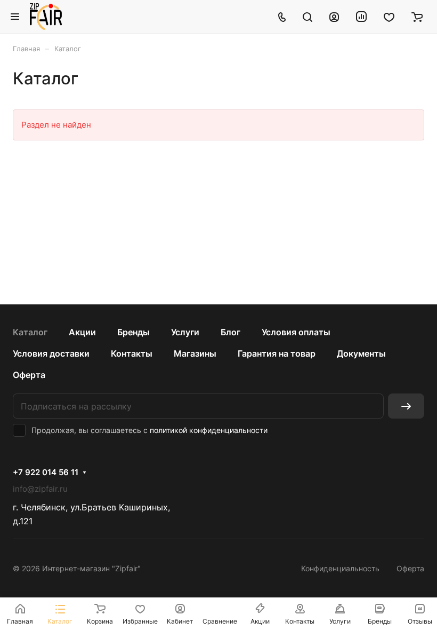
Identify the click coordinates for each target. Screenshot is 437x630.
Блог (230, 332)
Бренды (133, 332)
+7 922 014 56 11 (45, 472)
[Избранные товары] (389, 16)
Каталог (30, 332)
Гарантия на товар (276, 353)
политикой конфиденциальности (209, 430)
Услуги (185, 332)
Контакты (131, 353)
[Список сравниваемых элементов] (361, 16)
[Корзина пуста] (417, 16)
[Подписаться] (406, 406)
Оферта (29, 374)
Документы (361, 353)
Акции (82, 332)
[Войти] (334, 16)
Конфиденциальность (340, 568)
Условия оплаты (296, 332)
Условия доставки (51, 353)
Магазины (195, 353)
